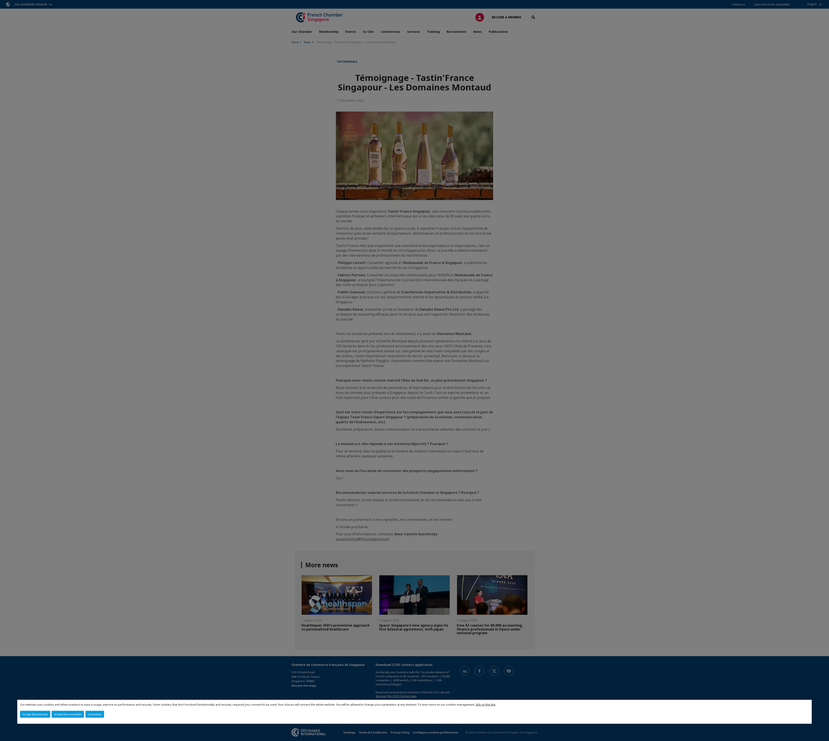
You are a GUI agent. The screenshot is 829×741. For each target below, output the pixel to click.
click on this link (485, 704)
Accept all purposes (35, 714)
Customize (95, 714)
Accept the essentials (68, 714)
